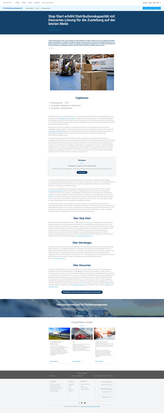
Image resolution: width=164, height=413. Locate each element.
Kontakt (154, 2)
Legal (70, 387)
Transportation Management (55, 389)
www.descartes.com (79, 285)
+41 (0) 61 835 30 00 (106, 391)
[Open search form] (160, 2)
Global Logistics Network (47, 2)
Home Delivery (52, 375)
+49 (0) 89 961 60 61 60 (106, 384)
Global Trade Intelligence (54, 390)
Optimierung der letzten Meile (77, 375)
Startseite (50, 30)
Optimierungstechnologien (55, 191)
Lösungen (17, 2)
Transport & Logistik (84, 387)
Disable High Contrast (95, 406)
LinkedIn (107, 285)
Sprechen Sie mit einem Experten (151, 8)
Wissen (30, 2)
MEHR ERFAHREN (54, 361)
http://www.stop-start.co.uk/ (85, 236)
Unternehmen (37, 2)
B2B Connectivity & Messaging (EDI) (56, 387)
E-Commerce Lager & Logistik (55, 384)
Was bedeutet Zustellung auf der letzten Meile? (103, 375)
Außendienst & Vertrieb (85, 389)
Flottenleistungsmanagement (12, 8)
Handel (82, 385)
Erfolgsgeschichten (45, 8)
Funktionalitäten (29, 8)
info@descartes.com (106, 397)
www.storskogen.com (59, 258)
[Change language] (157, 2)
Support (150, 2)
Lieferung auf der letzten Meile (57, 131)
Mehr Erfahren (82, 313)
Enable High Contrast (86, 406)
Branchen (24, 2)
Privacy (70, 385)
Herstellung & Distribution (85, 384)
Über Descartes (71, 384)
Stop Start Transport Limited (67, 118)
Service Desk (71, 389)
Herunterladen (82, 172)
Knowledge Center (57, 30)
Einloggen (145, 2)
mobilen (50, 194)
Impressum (71, 390)
